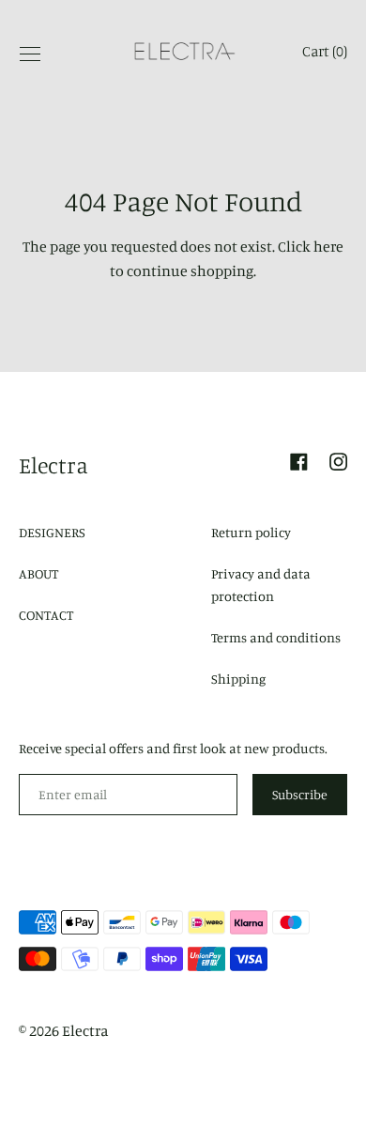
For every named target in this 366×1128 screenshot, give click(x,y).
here (328, 246)
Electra (53, 465)
